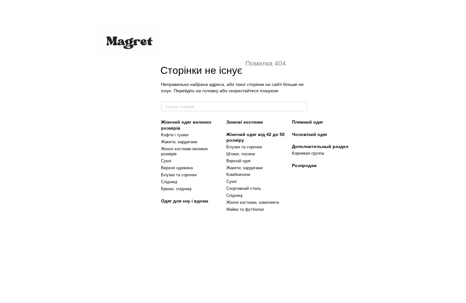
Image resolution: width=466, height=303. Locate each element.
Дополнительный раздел (320, 146)
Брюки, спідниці (176, 188)
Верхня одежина (177, 167)
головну (210, 90)
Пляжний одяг (307, 122)
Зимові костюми (244, 122)
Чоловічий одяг (309, 134)
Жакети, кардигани (179, 141)
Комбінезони (238, 174)
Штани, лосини (240, 154)
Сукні (166, 160)
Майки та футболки (245, 209)
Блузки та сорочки (179, 174)
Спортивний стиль (243, 188)
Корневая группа (308, 153)
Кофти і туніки (174, 134)
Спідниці (169, 181)
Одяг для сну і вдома (184, 200)
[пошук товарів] (302, 106)
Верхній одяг (238, 160)
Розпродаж (304, 165)
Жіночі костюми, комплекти (252, 202)
